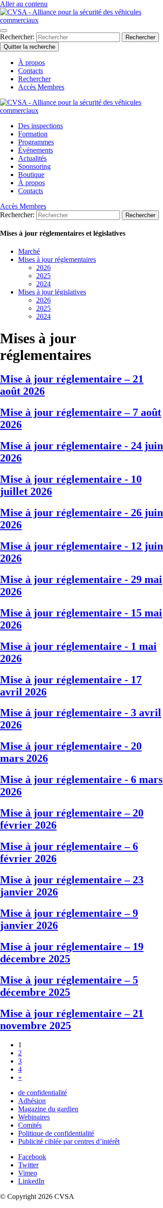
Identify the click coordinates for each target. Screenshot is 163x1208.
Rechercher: (18, 37)
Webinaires (34, 1117)
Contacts (30, 71)
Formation (33, 134)
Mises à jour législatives (52, 292)
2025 (43, 276)
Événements (35, 150)
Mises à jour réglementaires (57, 259)
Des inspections (40, 126)
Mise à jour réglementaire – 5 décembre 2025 (69, 986)
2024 (43, 284)
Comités (30, 1125)
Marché (29, 251)
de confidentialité (42, 1092)
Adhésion (32, 1101)
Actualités (32, 158)
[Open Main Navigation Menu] (3, 30)
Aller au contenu (24, 4)
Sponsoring (34, 166)
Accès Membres (41, 87)
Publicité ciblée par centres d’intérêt (69, 1141)
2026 (43, 267)
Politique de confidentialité (56, 1133)
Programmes (36, 142)
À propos (31, 62)
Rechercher (34, 79)
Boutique (31, 174)
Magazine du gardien (48, 1109)
